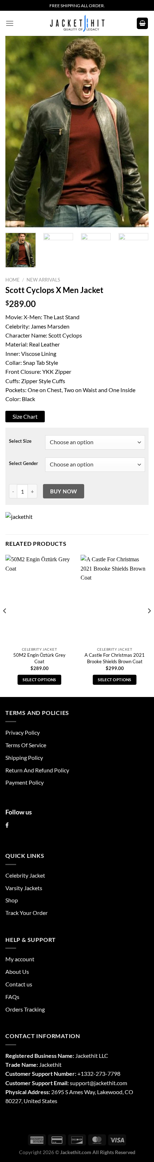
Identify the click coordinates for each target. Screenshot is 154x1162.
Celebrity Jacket (25, 875)
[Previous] (17, 131)
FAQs (12, 996)
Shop (11, 900)
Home (12, 280)
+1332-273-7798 (98, 1073)
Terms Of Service (25, 745)
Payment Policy (24, 782)
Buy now (63, 491)
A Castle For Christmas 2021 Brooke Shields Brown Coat (115, 658)
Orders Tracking (25, 1009)
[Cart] (142, 23)
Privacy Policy (22, 732)
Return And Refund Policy (37, 770)
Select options (39, 679)
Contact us (18, 984)
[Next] (136, 131)
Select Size (20, 441)
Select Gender (23, 463)
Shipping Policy (24, 757)
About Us (17, 971)
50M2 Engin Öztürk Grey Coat (39, 658)
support (80, 1082)
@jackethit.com (108, 1082)
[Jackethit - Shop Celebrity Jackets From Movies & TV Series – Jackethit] (77, 23)
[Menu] (9, 23)
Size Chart (25, 416)
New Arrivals (43, 280)
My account (19, 959)
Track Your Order (26, 912)
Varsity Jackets (23, 887)
